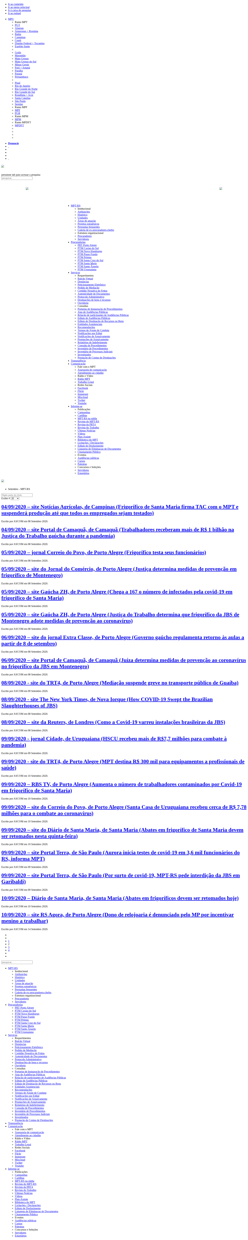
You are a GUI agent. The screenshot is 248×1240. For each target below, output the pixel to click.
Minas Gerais (22, 64)
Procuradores (85, 236)
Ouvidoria (83, 302)
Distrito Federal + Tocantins (30, 43)
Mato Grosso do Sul (25, 61)
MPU (11, 19)
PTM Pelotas (84, 257)
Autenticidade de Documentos (94, 293)
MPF (17, 110)
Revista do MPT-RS (88, 421)
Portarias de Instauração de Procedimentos (100, 309)
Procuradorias (78, 242)
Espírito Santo (22, 46)
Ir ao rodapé (14, 13)
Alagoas (19, 28)
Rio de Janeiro (22, 85)
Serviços (75, 272)
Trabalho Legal (86, 382)
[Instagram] (8, 158)
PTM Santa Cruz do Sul (90, 260)
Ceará (18, 40)
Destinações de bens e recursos (94, 299)
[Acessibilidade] (8, 146)
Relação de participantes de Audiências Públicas (103, 315)
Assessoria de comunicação (92, 369)
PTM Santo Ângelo (88, 266)
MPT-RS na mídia (87, 418)
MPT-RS (75, 205)
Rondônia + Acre (24, 95)
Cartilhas (82, 415)
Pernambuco (21, 76)
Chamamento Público (89, 451)
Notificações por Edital (90, 333)
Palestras (82, 464)
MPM (18, 119)
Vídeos (81, 433)
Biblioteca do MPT (88, 439)
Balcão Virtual (85, 278)
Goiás (18, 52)
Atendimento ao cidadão (91, 372)
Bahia (18, 34)
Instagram (83, 394)
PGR (17, 113)
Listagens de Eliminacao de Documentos (99, 448)
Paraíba (19, 70)
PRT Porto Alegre (87, 245)
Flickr (81, 391)
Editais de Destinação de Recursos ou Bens (101, 321)
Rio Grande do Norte (26, 88)
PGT (17, 25)
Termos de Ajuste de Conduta (93, 330)
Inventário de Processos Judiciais (95, 351)
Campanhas (84, 412)
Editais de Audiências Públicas (94, 318)
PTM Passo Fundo (88, 254)
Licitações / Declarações (90, 442)
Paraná (18, 73)
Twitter (81, 400)
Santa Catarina (22, 98)
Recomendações (86, 327)
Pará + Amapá (22, 67)
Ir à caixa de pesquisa (19, 10)
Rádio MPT (84, 378)
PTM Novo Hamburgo (90, 251)
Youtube (82, 403)
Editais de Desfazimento (90, 445)
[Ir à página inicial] (124, 192)
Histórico (82, 214)
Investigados (84, 354)
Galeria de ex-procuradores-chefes (96, 230)
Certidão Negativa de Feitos (92, 290)
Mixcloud (83, 397)
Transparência (78, 360)
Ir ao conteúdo (15, 4)
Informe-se (76, 406)
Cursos (81, 461)
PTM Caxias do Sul (88, 248)
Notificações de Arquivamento (94, 336)
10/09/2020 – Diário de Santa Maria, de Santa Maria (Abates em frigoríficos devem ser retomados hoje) (120, 898)
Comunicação (78, 363)
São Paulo (20, 101)
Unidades (83, 217)
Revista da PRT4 (87, 424)
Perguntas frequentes (89, 226)
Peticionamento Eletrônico (92, 284)
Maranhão (20, 55)
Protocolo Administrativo (91, 296)
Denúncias (83, 281)
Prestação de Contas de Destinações (97, 357)
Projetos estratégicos (88, 223)
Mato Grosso (22, 58)
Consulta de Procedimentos (92, 345)
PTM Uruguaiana (87, 269)
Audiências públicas (88, 458)
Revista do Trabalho (88, 427)
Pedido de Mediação (88, 287)
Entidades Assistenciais (90, 324)
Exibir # (6, 498)
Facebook (83, 388)
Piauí (17, 82)
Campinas (20, 37)
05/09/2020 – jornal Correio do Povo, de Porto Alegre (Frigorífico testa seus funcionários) (103, 552)
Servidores (83, 239)
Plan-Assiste (84, 436)
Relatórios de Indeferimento (92, 342)
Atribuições (84, 211)
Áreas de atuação (87, 220)
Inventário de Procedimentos (93, 348)
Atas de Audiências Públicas (93, 312)
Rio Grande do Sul (25, 92)
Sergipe (19, 104)
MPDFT (19, 125)
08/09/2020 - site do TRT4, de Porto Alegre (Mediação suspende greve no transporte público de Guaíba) (120, 683)
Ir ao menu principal (19, 7)
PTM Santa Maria (87, 263)
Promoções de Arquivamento (93, 339)
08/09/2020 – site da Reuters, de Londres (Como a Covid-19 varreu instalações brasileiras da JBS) (113, 722)
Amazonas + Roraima (26, 31)
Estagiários (83, 473)
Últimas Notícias (86, 430)
